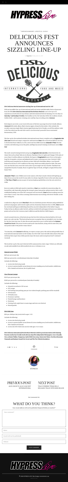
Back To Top (34, 478)
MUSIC (45, 31)
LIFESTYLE (38, 31)
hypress (29, 56)
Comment (34, 347)
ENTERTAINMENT (27, 31)
